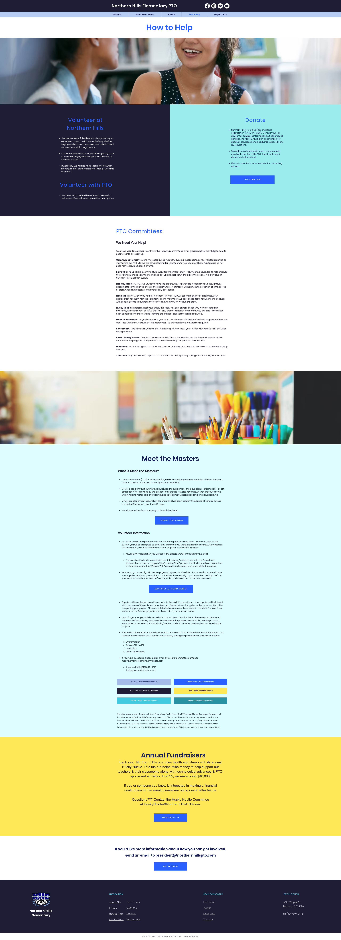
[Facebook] (207, 6)
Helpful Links (133, 919)
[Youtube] (227, 6)
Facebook (209, 902)
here (264, 163)
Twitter (207, 907)
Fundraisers (133, 902)
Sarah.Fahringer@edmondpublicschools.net (86, 156)
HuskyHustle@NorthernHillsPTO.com (172, 804)
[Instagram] (213, 6)
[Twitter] (220, 6)
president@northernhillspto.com (207, 251)
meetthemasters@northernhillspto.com (142, 660)
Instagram (209, 913)
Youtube (208, 919)
